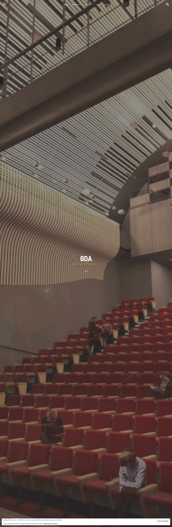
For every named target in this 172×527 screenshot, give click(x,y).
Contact (106, 4)
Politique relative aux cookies (50, 523)
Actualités (77, 4)
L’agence (65, 4)
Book (98, 4)
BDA (86, 258)
